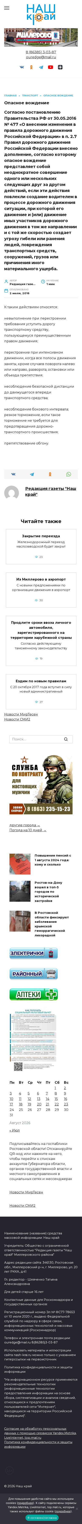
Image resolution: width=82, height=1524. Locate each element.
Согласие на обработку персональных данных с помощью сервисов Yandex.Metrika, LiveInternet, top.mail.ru (40, 1433)
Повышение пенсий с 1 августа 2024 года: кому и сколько (53, 860)
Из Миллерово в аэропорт (41, 579)
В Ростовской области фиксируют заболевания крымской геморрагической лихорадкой (52, 924)
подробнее (25, 1503)
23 (66, 1104)
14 (47, 1099)
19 (29, 1104)
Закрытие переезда (41, 536)
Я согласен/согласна (42, 1517)
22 (57, 1104)
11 (20, 1099)
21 (47, 1104)
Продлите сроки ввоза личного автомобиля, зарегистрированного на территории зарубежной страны (41, 630)
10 (11, 1099)
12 (29, 1099)
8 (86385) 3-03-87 (41, 52)
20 (39, 1104)
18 (20, 1104)
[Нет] (77, 1509)
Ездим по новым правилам (41, 681)
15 (56, 1099)
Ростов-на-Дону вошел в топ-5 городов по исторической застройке (48, 892)
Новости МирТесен (21, 714)
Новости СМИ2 (17, 719)
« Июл (14, 1130)
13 (38, 1099)
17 (11, 1104)
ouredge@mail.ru (41, 57)
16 (65, 1099)
